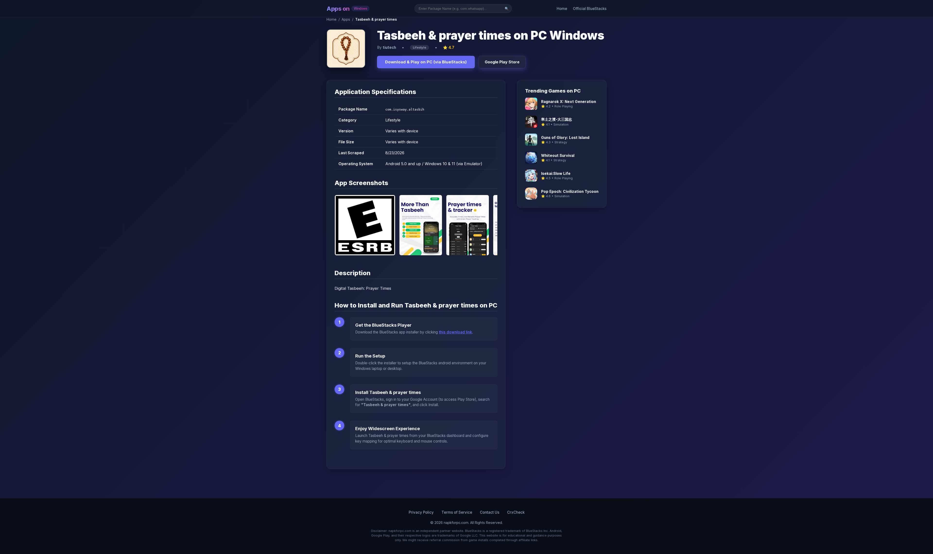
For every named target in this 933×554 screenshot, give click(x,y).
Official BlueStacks (589, 8)
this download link (455, 332)
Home (562, 8)
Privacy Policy (421, 512)
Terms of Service (456, 512)
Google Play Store (502, 62)
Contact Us (489, 512)
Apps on (347, 8)
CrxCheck (516, 512)
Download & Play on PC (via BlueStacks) (426, 62)
